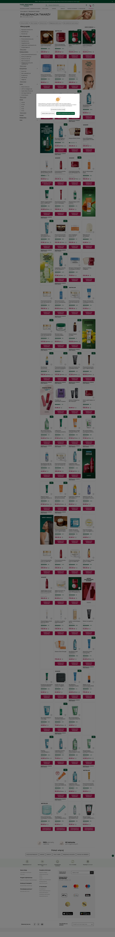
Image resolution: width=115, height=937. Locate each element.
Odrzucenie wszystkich (48, 113)
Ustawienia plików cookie (58, 109)
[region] (58, 106)
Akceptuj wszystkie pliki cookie (65, 113)
